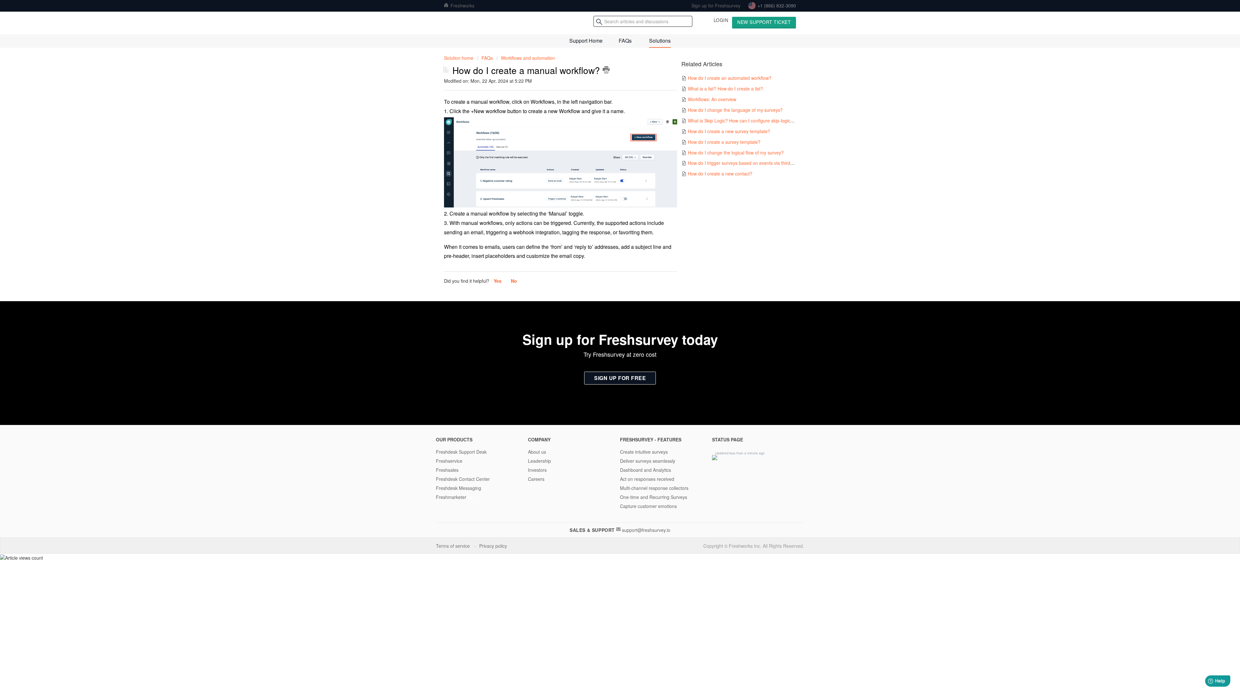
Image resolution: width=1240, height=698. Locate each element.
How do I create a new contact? (720, 173)
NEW (486, 488)
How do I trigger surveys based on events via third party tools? (751, 163)
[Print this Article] (606, 69)
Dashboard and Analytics (645, 470)
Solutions (660, 40)
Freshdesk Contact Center (463, 479)
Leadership (539, 461)
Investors (537, 470)
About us (537, 452)
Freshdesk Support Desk (461, 452)
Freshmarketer (451, 497)
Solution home (459, 58)
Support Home (586, 40)
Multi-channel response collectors (654, 488)
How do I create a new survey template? (729, 131)
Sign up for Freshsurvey (715, 5)
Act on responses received (647, 479)
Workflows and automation (528, 58)
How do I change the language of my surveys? (735, 110)
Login (721, 20)
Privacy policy (493, 546)
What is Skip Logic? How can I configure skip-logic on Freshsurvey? (757, 120)
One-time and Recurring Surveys (653, 497)
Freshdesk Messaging (458, 488)
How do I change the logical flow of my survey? (736, 152)
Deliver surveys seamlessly (647, 461)
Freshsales (447, 470)
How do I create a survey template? (724, 142)
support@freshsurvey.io (646, 530)
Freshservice (449, 461)
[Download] (608, 271)
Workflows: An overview (712, 99)
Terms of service (453, 546)
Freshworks (461, 5)
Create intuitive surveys (644, 452)
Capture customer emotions (648, 506)
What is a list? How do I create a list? (725, 88)
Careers (536, 479)
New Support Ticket (764, 22)
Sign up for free (620, 378)
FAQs (625, 40)
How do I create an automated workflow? (729, 78)
